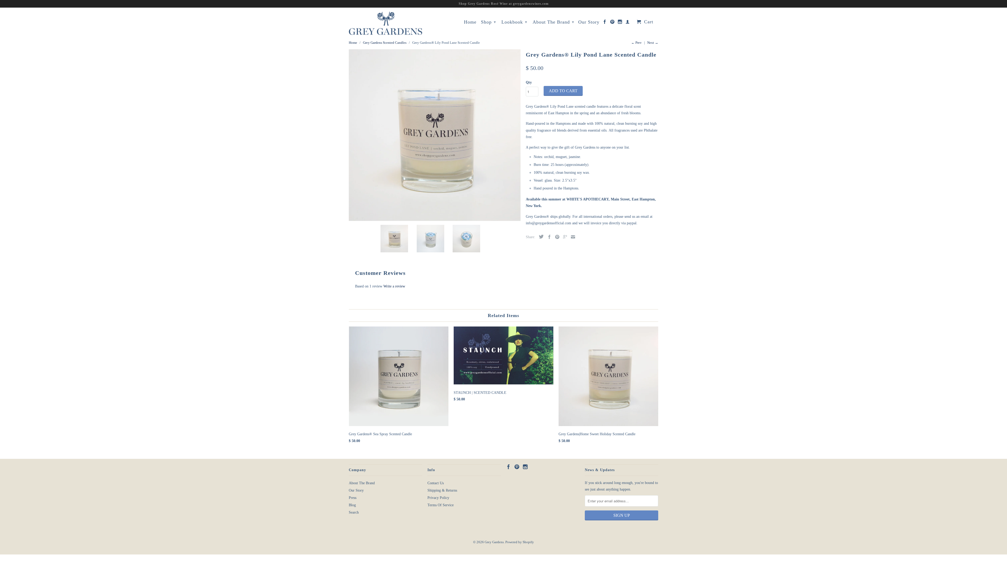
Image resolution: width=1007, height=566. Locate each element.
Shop (488, 22)
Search (354, 512)
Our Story (588, 22)
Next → (652, 43)
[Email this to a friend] (571, 237)
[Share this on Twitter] (540, 236)
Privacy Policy (438, 498)
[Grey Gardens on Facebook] (605, 23)
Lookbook (514, 22)
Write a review (394, 286)
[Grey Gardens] (385, 23)
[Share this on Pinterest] (556, 237)
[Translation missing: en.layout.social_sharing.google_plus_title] (563, 237)
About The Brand (553, 22)
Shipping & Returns (442, 490)
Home (470, 22)
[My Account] (627, 23)
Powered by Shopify (519, 542)
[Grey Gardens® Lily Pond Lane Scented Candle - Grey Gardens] (435, 135)
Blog (352, 505)
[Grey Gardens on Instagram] (620, 23)
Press (352, 498)
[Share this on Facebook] (548, 237)
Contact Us (435, 483)
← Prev (636, 43)
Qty (529, 82)
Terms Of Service (440, 505)
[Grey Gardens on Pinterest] (612, 23)
